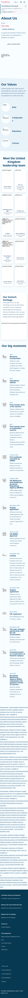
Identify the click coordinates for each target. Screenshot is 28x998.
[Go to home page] (5, 2)
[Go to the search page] (20, 2)
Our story (5, 26)
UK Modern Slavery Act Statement (10, 898)
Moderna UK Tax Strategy (8, 917)
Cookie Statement (6, 974)
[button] (7, 181)
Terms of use (4, 966)
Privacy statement (6, 970)
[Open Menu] (24, 2)
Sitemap (3, 981)
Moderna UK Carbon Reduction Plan (11, 908)
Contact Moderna (8, 29)
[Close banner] (25, 6)
